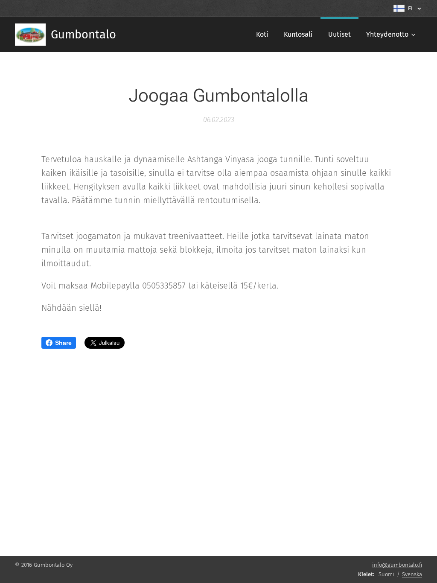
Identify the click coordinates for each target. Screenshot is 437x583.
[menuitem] (262, 34)
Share (63, 342)
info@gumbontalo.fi (397, 565)
